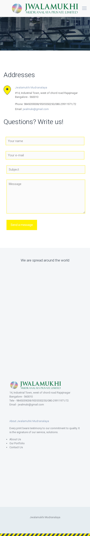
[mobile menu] (84, 8)
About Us (15, 439)
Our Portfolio (17, 443)
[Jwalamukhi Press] (45, 8)
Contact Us (16, 447)
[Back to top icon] (81, 527)
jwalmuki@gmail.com (36, 109)
